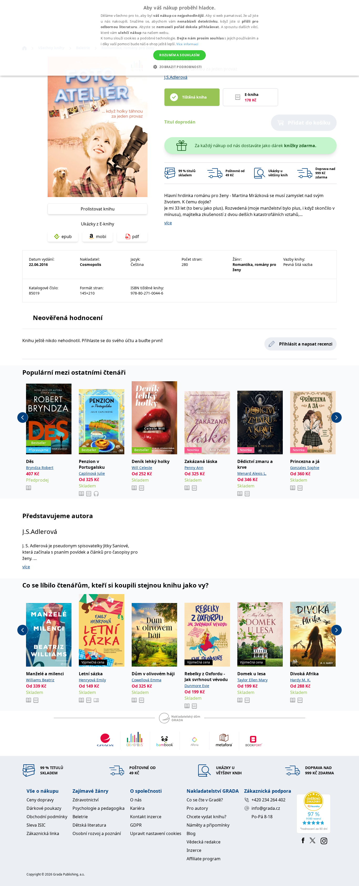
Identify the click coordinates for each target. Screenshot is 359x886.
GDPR (136, 825)
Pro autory (197, 808)
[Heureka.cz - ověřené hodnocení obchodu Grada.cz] (314, 812)
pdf (135, 236)
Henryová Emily (92, 679)
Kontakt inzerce (145, 817)
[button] (179, 66)
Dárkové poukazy (44, 808)
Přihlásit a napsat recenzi (305, 344)
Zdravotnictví (86, 800)
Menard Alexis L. (251, 473)
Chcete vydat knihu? (206, 817)
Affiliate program (203, 859)
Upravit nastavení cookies (155, 833)
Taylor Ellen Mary (252, 679)
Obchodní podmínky (47, 817)
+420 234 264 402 (268, 800)
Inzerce (194, 850)
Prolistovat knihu (98, 209)
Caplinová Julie (92, 473)
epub (66, 236)
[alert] (179, 38)
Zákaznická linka (43, 833)
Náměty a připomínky (208, 825)
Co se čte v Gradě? (205, 800)
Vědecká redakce (203, 842)
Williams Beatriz (40, 679)
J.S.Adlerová (175, 77)
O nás (136, 800)
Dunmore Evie (196, 685)
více (168, 223)
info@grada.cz (266, 808)
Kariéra (137, 808)
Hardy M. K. (300, 679)
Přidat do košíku (309, 122)
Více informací (187, 44)
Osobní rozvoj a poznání (97, 833)
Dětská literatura (89, 825)
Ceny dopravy (40, 800)
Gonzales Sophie (304, 467)
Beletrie (80, 817)
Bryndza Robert (39, 467)
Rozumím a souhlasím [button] (179, 55)
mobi (101, 236)
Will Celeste (142, 467)
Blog (191, 833)
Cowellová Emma (146, 679)
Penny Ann (193, 467)
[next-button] (336, 417)
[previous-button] (22, 417)
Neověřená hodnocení (67, 317)
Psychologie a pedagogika (99, 808)
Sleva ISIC (36, 825)
